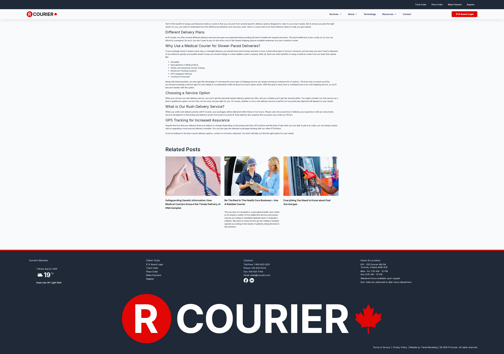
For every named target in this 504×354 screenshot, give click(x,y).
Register (471, 4)
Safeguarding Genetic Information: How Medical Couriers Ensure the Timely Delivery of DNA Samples (192, 204)
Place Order (437, 4)
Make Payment (455, 4)
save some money (241, 51)
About (351, 14)
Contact (407, 14)
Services (333, 14)
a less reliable (236, 54)
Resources (387, 14)
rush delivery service (195, 98)
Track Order (420, 4)
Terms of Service (381, 347)
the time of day (276, 125)
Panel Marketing (429, 347)
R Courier (172, 37)
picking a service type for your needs (194, 84)
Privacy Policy (400, 347)
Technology (370, 14)
